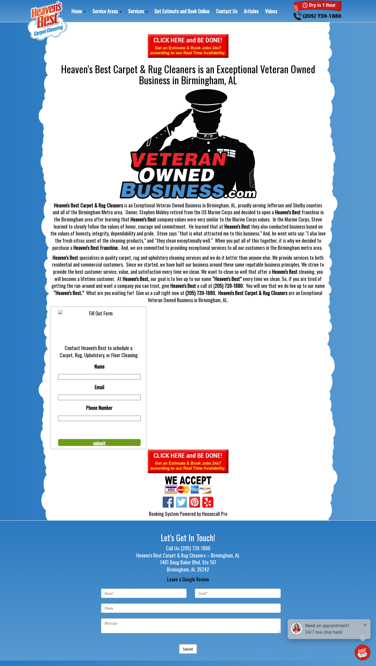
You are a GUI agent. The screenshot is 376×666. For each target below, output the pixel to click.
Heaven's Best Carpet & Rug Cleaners (252, 292)
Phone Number (99, 407)
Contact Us (226, 11)
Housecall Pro (214, 513)
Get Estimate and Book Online (181, 11)
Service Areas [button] (105, 11)
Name (99, 366)
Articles (251, 11)
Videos (271, 11)
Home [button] (77, 11)
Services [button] (136, 11)
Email (99, 387)
